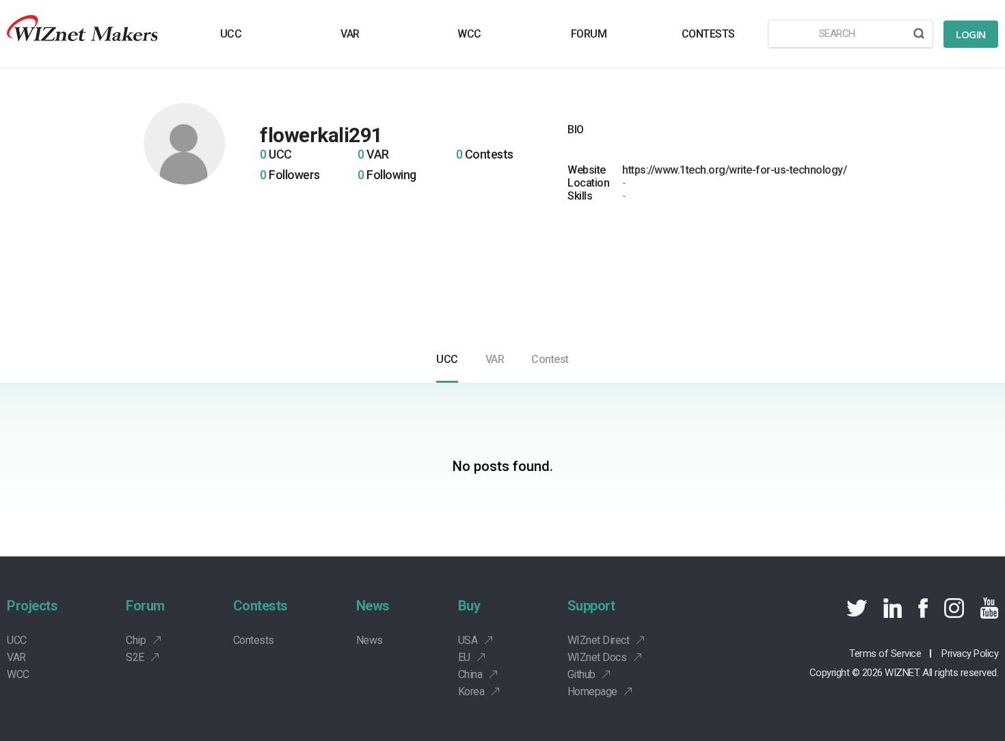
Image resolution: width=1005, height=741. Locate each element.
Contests (260, 605)
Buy (469, 605)
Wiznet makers (82, 34)
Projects (32, 605)
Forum (145, 605)
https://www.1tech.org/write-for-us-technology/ (734, 169)
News (373, 605)
